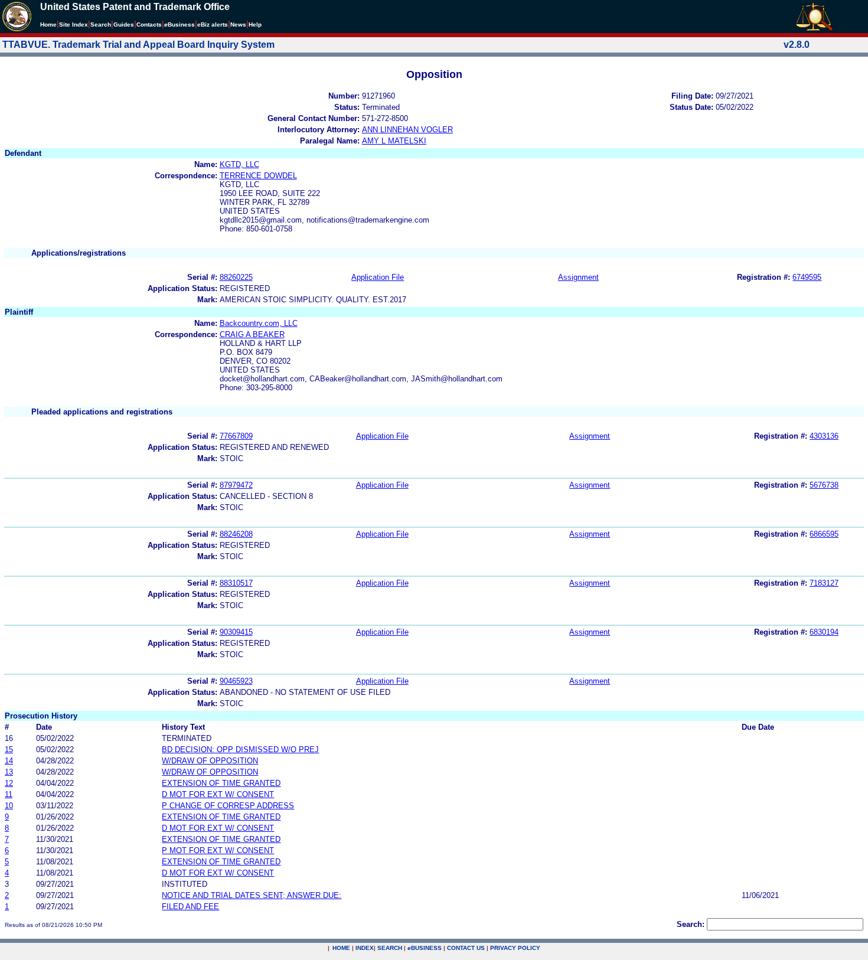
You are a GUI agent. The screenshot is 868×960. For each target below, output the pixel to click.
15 (9, 749)
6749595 (806, 277)
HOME (341, 948)
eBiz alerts (212, 24)
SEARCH (389, 948)
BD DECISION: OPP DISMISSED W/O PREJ (240, 749)
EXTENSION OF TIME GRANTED (221, 783)
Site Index (73, 24)
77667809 (236, 436)
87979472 (236, 485)
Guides (123, 24)
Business (179, 24)
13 (9, 772)
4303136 (824, 436)
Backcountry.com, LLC (259, 323)
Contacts (149, 24)
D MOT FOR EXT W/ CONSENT (218, 794)
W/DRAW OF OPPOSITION (210, 760)
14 (9, 760)
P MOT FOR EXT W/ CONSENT (218, 850)
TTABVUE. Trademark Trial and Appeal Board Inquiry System (138, 45)
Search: (690, 924)
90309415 (236, 632)
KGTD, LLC (239, 164)
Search (100, 24)
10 (9, 805)
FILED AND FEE (190, 906)
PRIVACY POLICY (515, 948)
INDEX (364, 948)
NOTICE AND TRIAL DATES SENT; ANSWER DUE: (251, 895)
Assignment (578, 277)
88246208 (236, 534)
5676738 (824, 485)
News (238, 24)
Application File (377, 277)
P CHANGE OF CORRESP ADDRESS (228, 805)
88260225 (236, 277)
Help (255, 24)
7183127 (824, 583)
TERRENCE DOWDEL (258, 175)
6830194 (824, 632)
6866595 (824, 534)
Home (48, 24)
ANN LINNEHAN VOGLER (407, 129)
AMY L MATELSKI (394, 140)
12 (9, 783)
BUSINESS (424, 948)
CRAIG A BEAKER (252, 334)
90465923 (236, 681)
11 (8, 794)
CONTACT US (466, 948)
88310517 (236, 583)
